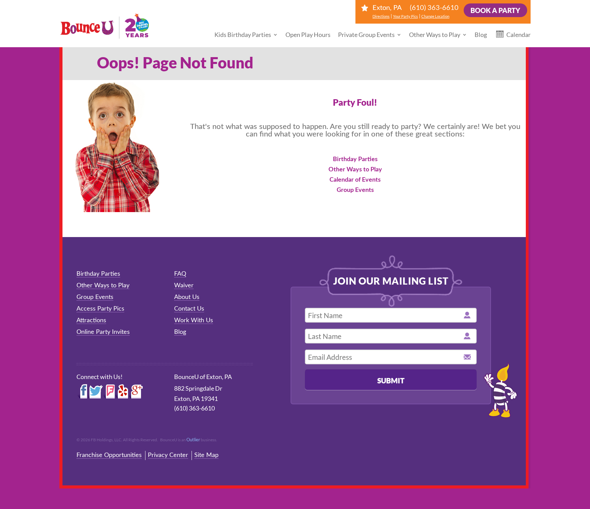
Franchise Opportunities (109, 455)
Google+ (136, 391)
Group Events (355, 190)
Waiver (184, 286)
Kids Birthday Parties (242, 34)
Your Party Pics (405, 16)
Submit (391, 380)
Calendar (518, 34)
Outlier (193, 439)
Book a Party (495, 10)
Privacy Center (168, 455)
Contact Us (189, 309)
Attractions (91, 320)
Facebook (82, 391)
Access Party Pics (100, 309)
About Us (186, 297)
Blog (481, 34)
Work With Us (193, 320)
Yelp (122, 391)
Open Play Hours (308, 34)
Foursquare (109, 391)
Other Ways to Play (434, 34)
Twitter (95, 391)
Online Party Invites (103, 332)
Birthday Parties (355, 159)
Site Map (206, 455)
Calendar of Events (355, 180)
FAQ (180, 274)
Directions (381, 16)
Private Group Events (366, 34)
